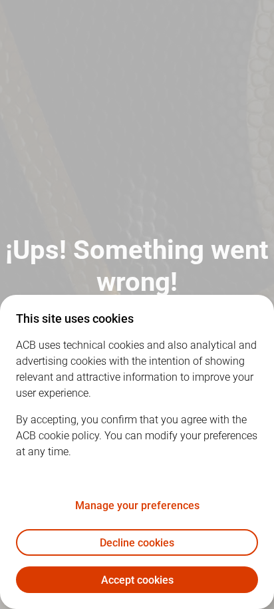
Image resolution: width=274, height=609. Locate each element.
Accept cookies (137, 580)
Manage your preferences (137, 505)
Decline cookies (137, 542)
